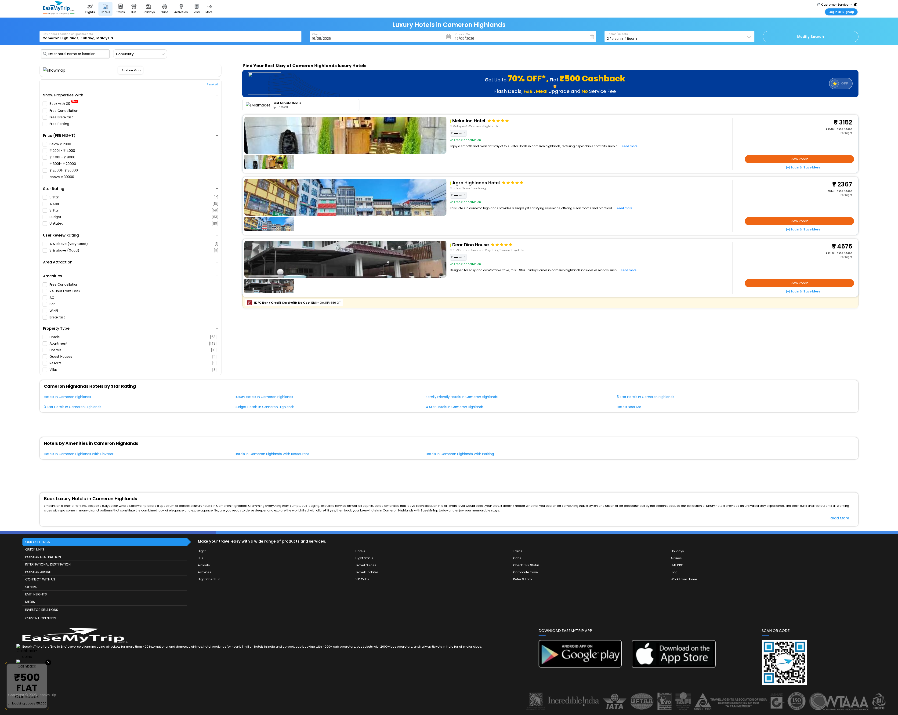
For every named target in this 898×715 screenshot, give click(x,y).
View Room (799, 159)
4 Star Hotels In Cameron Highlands (455, 407)
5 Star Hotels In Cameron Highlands (645, 396)
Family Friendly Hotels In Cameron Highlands (462, 396)
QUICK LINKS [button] (34, 549)
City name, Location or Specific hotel (68, 34)
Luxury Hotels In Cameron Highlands (264, 396)
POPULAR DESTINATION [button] (43, 556)
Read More (839, 518)
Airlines (676, 558)
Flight (202, 551)
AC (52, 297)
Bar (53, 304)
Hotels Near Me (629, 407)
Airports (204, 565)
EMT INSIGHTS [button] (36, 594)
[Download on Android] (581, 666)
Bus (200, 558)
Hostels (133, 350)
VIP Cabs (362, 579)
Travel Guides (365, 565)
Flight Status (364, 558)
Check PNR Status (526, 565)
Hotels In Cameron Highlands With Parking (460, 454)
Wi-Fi (54, 311)
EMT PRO (677, 565)
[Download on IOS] (674, 666)
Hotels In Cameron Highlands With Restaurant (272, 454)
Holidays (677, 551)
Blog (674, 572)
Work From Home (684, 579)
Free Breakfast (62, 117)
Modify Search (810, 36)
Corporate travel (526, 572)
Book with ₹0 (63, 104)
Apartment (133, 343)
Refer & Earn (522, 579)
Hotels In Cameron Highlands (67, 396)
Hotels (133, 337)
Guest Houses (133, 356)
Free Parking (60, 124)
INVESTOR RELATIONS (41, 609)
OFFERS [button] (31, 586)
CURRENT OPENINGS (40, 618)
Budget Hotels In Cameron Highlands (264, 407)
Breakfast (58, 317)
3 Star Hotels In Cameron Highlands (72, 407)
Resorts (133, 363)
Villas (133, 370)
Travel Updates (367, 572)
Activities (204, 572)
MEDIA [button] (30, 601)
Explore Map (130, 70)
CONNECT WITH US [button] (40, 579)
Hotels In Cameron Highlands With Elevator (78, 454)
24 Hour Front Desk (65, 291)
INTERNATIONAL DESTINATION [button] (48, 564)
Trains (517, 551)
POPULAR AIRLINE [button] (38, 571)
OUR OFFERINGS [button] (37, 542)
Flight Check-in (209, 579)
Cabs (517, 558)
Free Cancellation (64, 111)
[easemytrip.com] (58, 13)
